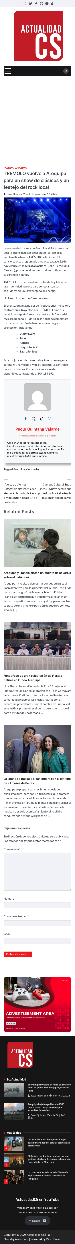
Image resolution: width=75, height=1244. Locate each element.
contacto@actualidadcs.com (32, 435)
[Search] (66, 71)
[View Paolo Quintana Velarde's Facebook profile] (25, 418)
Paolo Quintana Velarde (19, 194)
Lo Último (21, 167)
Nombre (10, 898)
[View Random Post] (24, 3)
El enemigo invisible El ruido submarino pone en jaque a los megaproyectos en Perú (49, 1087)
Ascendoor (22, 1239)
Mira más (34, 1220)
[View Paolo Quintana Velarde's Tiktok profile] (41, 418)
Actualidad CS (36, 1234)
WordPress (53, 1239)
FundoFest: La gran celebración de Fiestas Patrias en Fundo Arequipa (33, 678)
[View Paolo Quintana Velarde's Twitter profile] (33, 418)
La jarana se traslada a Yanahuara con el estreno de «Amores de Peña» (37, 781)
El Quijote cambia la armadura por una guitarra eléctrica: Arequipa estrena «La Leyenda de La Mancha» (49, 1142)
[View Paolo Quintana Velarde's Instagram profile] (49, 418)
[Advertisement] (37, 116)
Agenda (8, 167)
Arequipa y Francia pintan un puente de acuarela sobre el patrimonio (37, 575)
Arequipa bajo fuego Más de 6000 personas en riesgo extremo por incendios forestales (46, 1107)
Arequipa (19, 469)
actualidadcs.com (39, 1095)
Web (7, 934)
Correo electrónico (16, 916)
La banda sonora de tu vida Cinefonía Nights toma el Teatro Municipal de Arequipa (48, 1159)
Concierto (32, 469)
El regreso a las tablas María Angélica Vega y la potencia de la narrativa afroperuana (48, 1175)
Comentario (12, 849)
